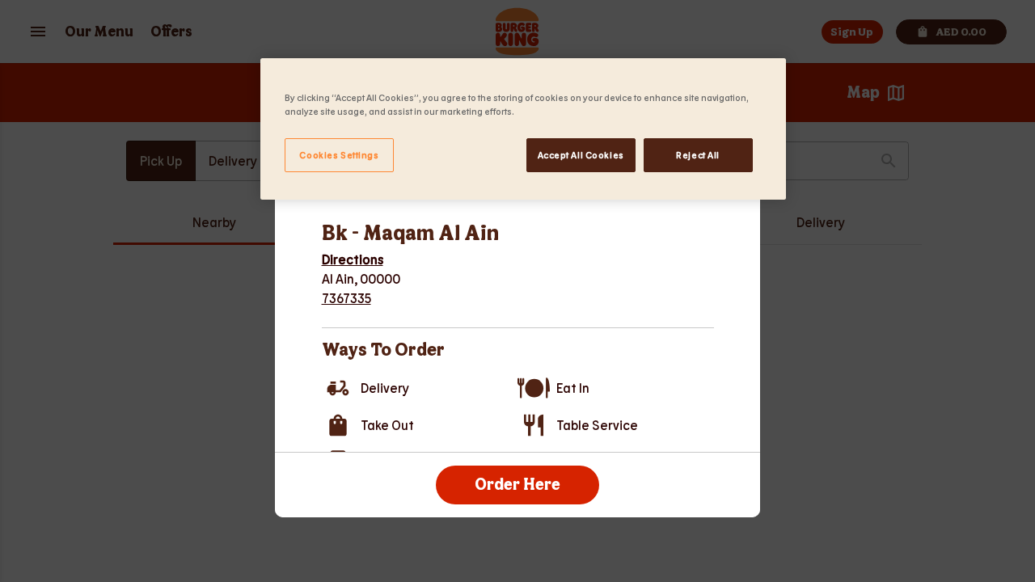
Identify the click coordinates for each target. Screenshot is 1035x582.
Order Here (517, 485)
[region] (523, 129)
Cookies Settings (338, 155)
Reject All (698, 155)
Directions (352, 259)
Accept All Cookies (581, 155)
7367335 (346, 298)
